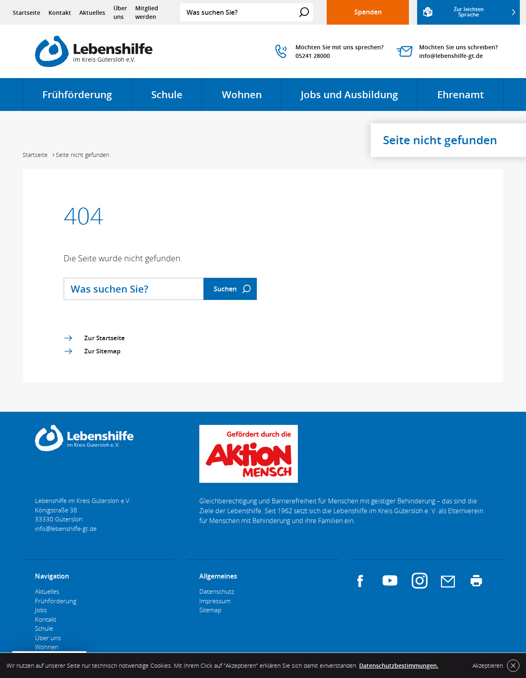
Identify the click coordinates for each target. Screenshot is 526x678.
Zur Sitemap (102, 351)
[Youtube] (390, 580)
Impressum (215, 601)
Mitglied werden (146, 12)
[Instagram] (419, 580)
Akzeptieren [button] (488, 665)
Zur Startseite (104, 338)
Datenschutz (216, 591)
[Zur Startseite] (93, 51)
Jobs (41, 610)
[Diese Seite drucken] (476, 580)
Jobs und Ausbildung (359, 99)
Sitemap (210, 610)
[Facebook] (360, 580)
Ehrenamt (470, 99)
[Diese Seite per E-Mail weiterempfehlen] (448, 580)
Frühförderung (86, 99)
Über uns (120, 12)
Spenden (368, 11)
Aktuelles (92, 12)
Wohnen (251, 99)
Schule (176, 99)
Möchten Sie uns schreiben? (458, 47)
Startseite (26, 12)
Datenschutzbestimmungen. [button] (398, 665)
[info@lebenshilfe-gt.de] (66, 528)
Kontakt (59, 12)
